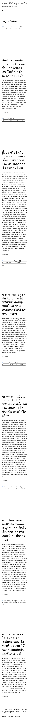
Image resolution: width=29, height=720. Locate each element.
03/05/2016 (5, 696)
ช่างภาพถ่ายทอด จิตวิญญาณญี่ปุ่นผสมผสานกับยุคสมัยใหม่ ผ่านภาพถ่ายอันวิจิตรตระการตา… (14, 304)
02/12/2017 (5, 254)
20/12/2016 (5, 480)
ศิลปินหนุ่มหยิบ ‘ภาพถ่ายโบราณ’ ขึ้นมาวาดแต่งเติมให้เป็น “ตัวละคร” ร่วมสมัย (14, 68)
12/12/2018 (5, 112)
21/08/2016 (5, 594)
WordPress (17, 716)
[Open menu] (3, 10)
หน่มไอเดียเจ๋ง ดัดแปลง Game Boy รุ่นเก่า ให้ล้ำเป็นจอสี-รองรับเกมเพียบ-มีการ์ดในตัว (14, 530)
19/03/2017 (5, 356)
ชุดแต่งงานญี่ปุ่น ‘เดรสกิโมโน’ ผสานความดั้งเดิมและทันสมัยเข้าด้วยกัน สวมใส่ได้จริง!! (14, 406)
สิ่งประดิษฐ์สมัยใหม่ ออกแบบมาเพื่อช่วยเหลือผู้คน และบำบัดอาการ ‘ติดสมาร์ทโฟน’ (14, 160)
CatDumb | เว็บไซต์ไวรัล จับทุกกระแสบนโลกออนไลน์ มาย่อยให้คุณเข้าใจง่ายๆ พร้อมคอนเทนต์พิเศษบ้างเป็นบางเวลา (14, 4)
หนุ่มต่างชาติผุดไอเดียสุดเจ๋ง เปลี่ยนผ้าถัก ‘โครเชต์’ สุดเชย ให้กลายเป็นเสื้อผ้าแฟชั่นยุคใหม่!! (13, 644)
